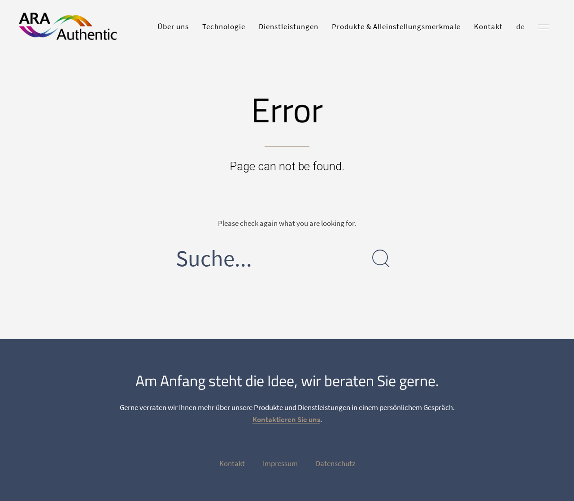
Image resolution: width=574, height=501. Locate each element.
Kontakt (488, 26)
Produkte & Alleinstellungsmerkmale (396, 26)
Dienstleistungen (288, 26)
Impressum (280, 463)
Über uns (173, 26)
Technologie (223, 26)
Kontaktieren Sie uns (286, 419)
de (520, 26)
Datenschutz (335, 463)
